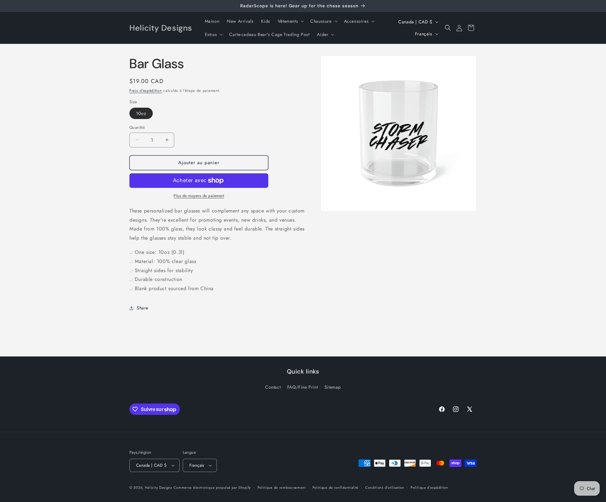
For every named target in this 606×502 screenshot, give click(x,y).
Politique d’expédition (429, 487)
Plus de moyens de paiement (199, 196)
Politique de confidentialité (335, 487)
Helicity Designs (158, 487)
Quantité (137, 127)
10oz (141, 113)
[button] (290, 21)
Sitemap (332, 387)
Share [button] (142, 308)
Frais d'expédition (145, 90)
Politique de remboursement (282, 487)
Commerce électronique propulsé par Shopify (212, 487)
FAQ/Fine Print (302, 387)
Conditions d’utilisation (384, 487)
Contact (273, 387)
